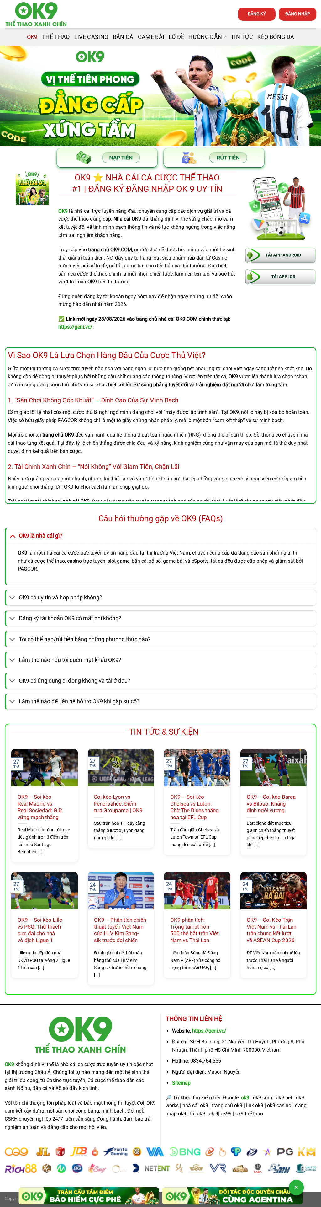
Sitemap (181, 1083)
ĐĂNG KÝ (257, 13)
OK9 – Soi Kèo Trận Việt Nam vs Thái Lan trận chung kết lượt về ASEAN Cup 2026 (271, 930)
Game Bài (151, 37)
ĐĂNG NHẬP (297, 13)
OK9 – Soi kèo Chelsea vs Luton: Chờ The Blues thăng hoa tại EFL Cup (194, 807)
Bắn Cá (123, 37)
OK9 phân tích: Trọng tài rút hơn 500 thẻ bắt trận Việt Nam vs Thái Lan (194, 930)
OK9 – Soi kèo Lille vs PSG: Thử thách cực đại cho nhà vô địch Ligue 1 (40, 930)
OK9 (32, 37)
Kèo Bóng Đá (275, 37)
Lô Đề (176, 37)
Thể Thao (56, 37)
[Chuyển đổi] (12, 535)
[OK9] (36, 14)
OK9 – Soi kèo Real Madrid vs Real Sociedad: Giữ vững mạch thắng (40, 807)
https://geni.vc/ (209, 1031)
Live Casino (91, 37)
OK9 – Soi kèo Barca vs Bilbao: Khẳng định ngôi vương (271, 803)
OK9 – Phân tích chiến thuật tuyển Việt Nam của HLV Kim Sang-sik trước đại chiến (120, 930)
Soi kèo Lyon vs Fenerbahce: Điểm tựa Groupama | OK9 (118, 803)
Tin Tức (242, 37)
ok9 (245, 1098)
